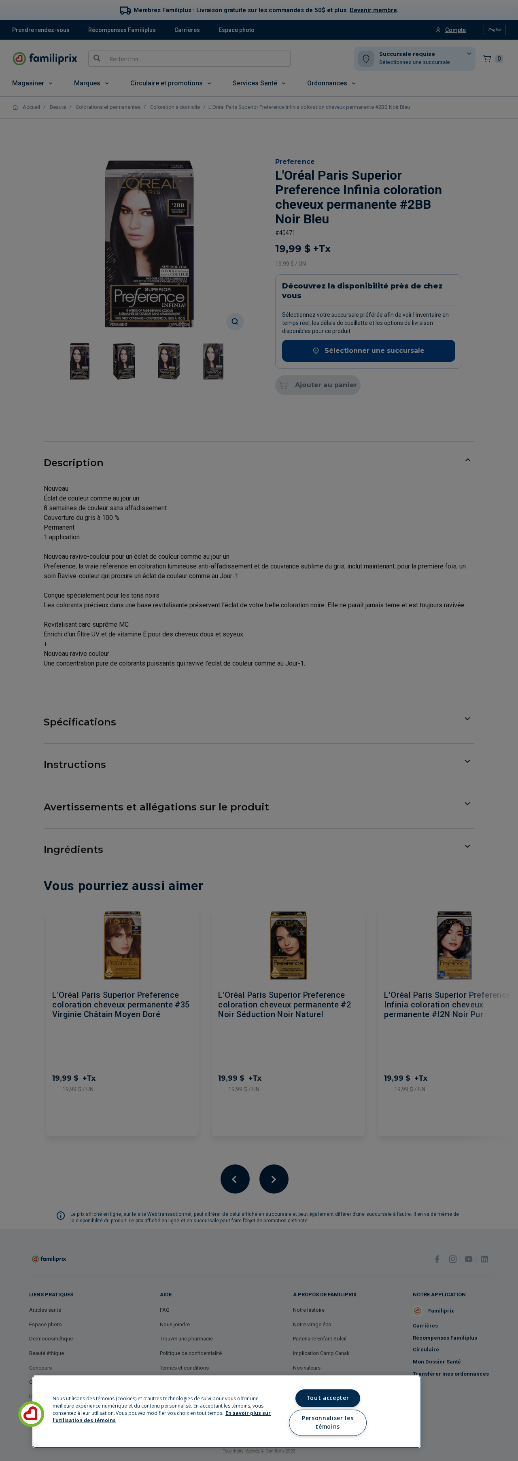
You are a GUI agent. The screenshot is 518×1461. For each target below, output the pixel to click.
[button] (31, 1414)
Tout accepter (327, 1398)
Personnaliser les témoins (327, 1422)
